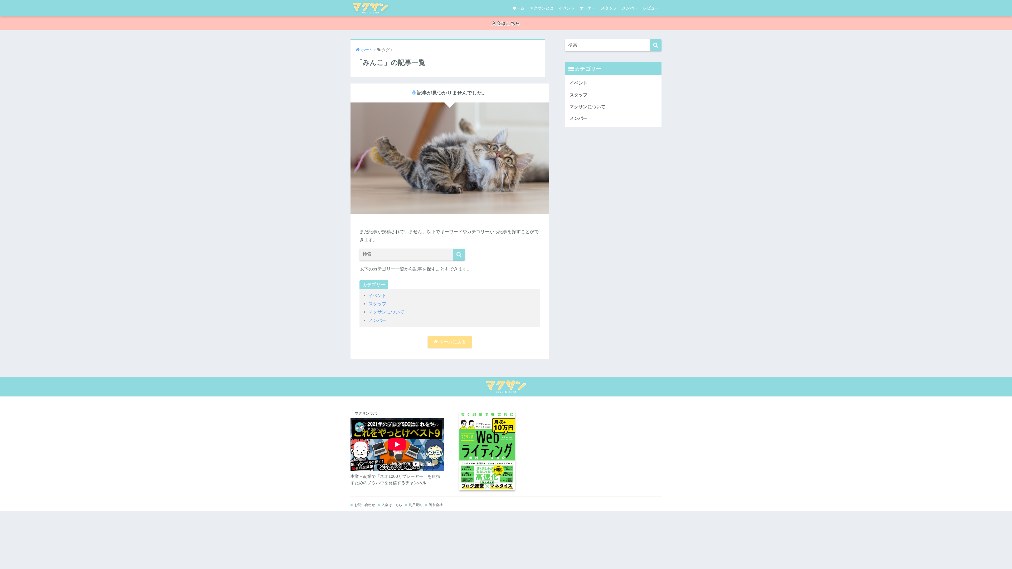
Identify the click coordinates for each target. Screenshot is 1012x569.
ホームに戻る (452, 341)
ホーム (518, 8)
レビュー (651, 8)
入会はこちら (506, 23)
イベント (567, 8)
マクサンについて (386, 312)
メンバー (630, 8)
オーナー (588, 8)
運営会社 (436, 505)
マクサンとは (541, 8)
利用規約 (415, 505)
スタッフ (609, 8)
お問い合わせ (364, 505)
